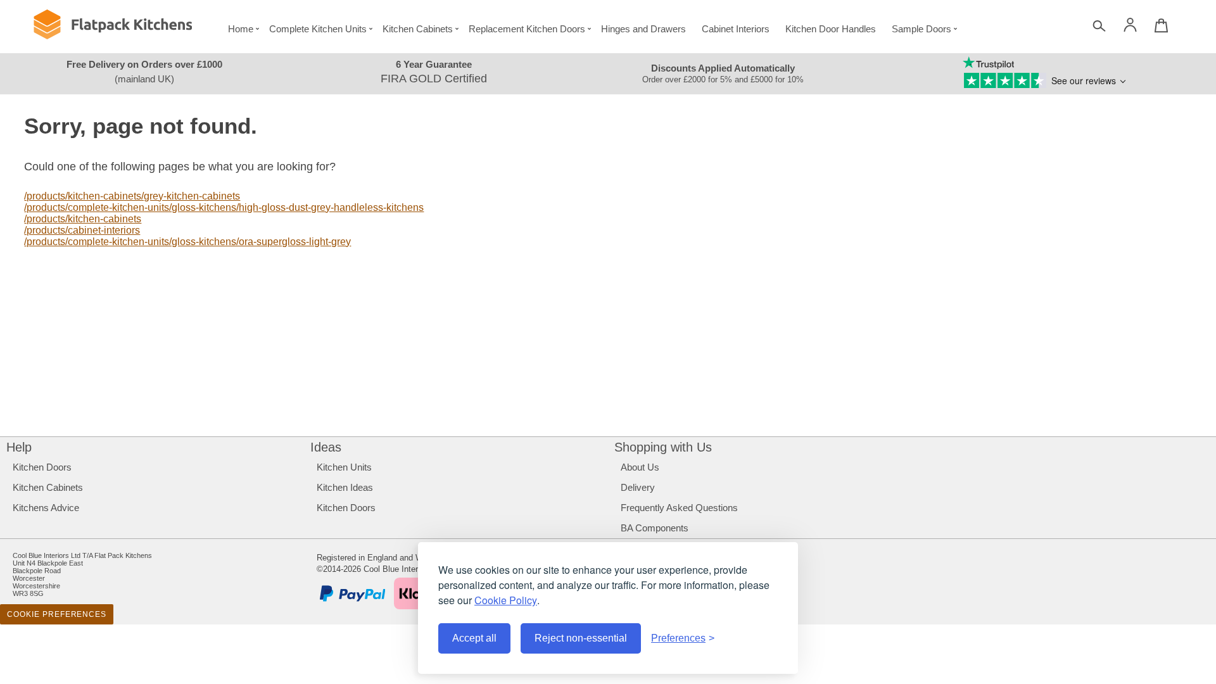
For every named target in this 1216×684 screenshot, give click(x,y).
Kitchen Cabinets (418, 28)
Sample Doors (921, 28)
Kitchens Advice (46, 507)
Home (240, 28)
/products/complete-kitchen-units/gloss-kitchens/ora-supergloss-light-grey (187, 241)
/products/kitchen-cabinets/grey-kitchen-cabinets (132, 196)
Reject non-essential (581, 638)
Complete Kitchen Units (318, 28)
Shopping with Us (663, 447)
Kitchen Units (344, 467)
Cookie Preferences (56, 614)
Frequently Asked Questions (679, 507)
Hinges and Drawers (643, 28)
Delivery (638, 487)
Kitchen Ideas (345, 487)
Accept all (474, 638)
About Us (640, 467)
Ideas (325, 447)
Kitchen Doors (42, 467)
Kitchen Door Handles (830, 28)
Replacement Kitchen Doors (527, 28)
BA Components (654, 527)
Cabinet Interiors (736, 28)
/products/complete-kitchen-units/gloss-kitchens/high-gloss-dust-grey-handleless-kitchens (224, 207)
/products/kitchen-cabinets (82, 218)
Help (19, 447)
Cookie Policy (505, 600)
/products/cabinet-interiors (82, 230)
